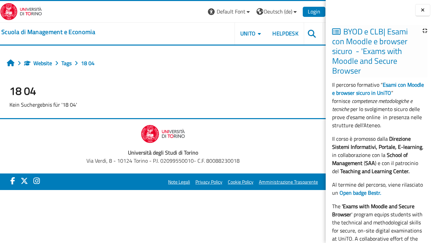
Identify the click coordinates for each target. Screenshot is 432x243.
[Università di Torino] (21, 11)
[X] (24, 181)
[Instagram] (37, 181)
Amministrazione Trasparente (288, 182)
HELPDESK (285, 33)
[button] (229, 11)
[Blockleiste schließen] (422, 10)
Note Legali (179, 182)
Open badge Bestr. (360, 193)
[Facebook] (13, 181)
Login (314, 11)
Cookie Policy (240, 182)
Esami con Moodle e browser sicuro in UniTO (378, 89)
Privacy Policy (208, 182)
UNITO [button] (248, 33)
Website (42, 63)
